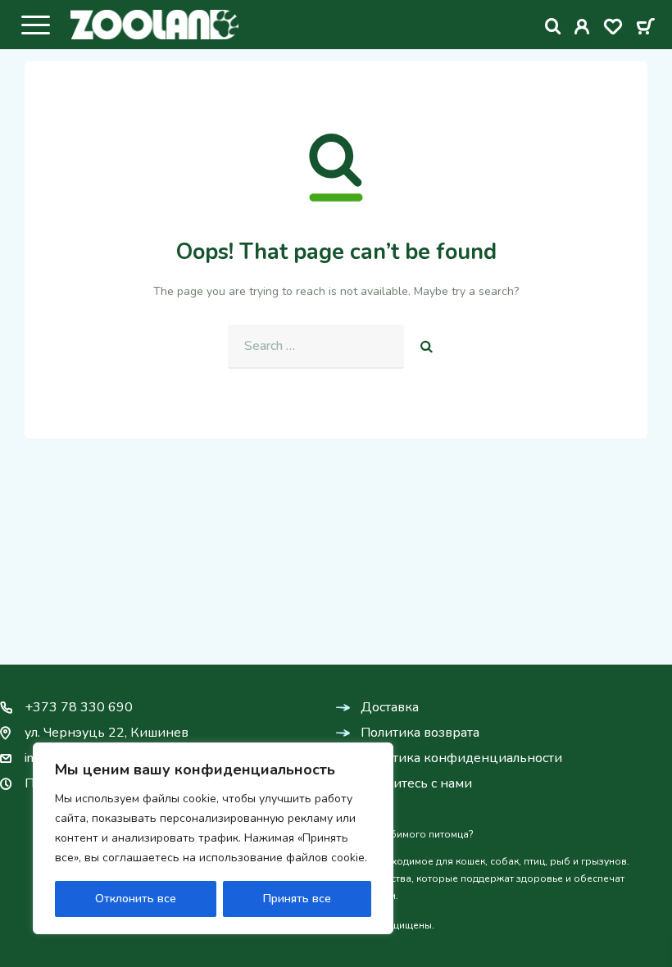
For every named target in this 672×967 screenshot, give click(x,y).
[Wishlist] (613, 29)
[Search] (553, 26)
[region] (213, 838)
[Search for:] (316, 347)
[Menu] (35, 24)
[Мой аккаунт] (582, 29)
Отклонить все (135, 898)
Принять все (297, 898)
